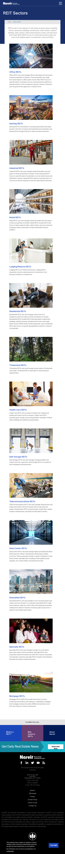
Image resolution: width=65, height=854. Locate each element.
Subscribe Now (56, 747)
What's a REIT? (17, 22)
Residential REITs (17, 311)
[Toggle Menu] (60, 3)
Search (32, 790)
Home (9, 22)
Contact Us (32, 806)
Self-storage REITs (18, 457)
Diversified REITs (17, 598)
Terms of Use (32, 803)
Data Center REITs (18, 548)
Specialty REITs (16, 647)
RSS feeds (32, 793)
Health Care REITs (18, 410)
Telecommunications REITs (22, 502)
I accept (53, 845)
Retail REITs (15, 218)
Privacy (32, 796)
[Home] (11, 3)
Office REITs (15, 72)
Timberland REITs (17, 365)
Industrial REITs (16, 168)
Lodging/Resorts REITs (20, 267)
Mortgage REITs (17, 696)
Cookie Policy (32, 799)
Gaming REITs (16, 124)
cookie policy (10, 851)
